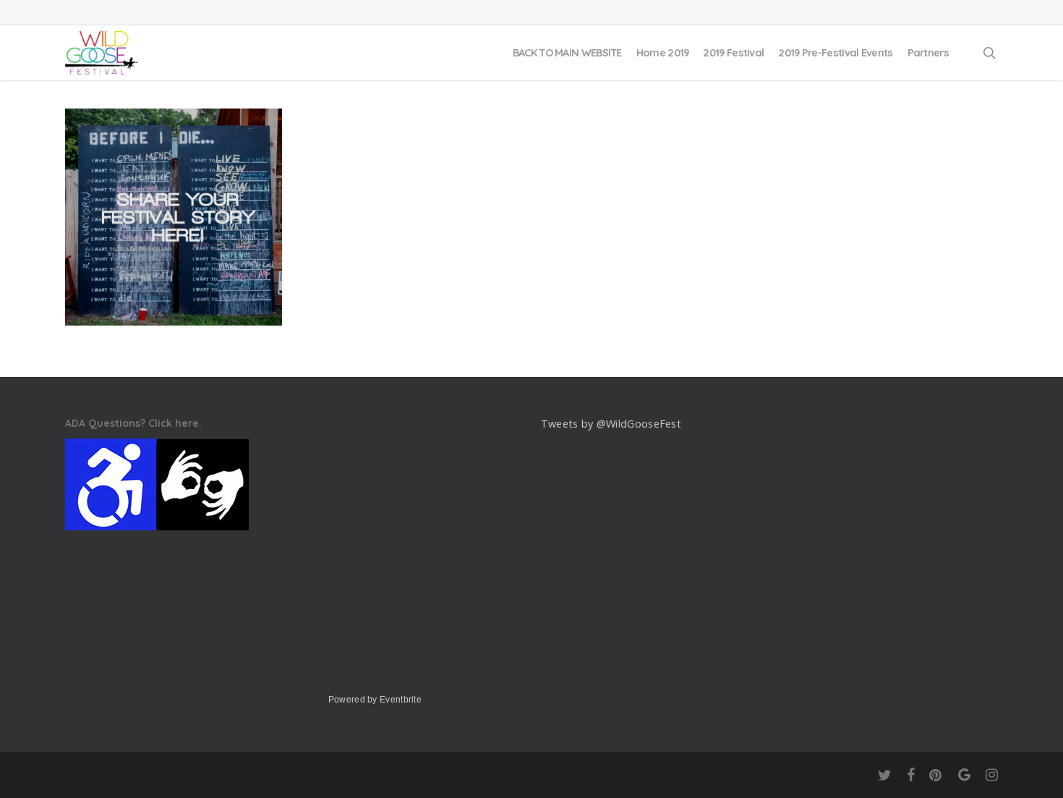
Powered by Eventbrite (375, 700)
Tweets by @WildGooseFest (611, 423)
